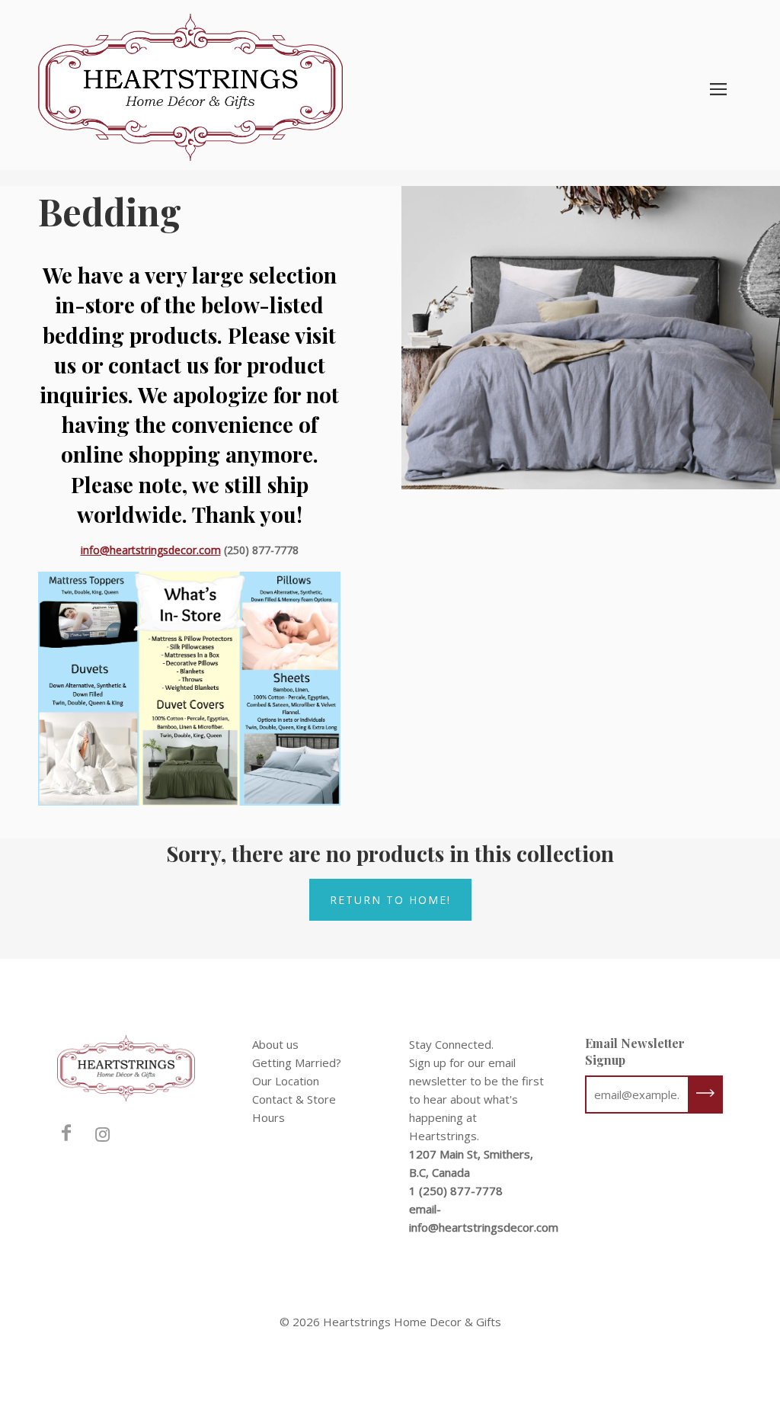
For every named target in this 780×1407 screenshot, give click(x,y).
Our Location (285, 1080)
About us (275, 1044)
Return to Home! (390, 900)
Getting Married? (296, 1062)
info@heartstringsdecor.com (151, 550)
